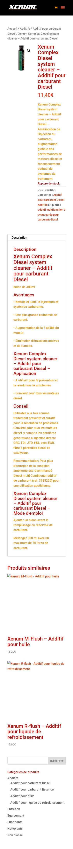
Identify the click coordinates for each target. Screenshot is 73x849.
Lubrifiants (14, 822)
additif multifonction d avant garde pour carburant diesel (51, 214)
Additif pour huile (22, 796)
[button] (28, 50)
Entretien (13, 809)
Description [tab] (19, 237)
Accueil (12, 28)
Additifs (25, 28)
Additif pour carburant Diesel (30, 783)
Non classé (15, 835)
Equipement (15, 815)
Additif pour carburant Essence (32, 789)
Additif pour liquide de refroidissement (37, 802)
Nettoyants (15, 828)
